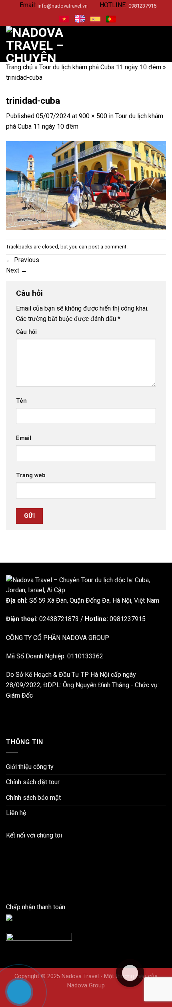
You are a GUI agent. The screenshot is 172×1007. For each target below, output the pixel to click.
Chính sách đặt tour (33, 782)
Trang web (31, 475)
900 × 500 (93, 116)
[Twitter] (8, 886)
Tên (21, 401)
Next (16, 270)
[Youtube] (8, 876)
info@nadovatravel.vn (63, 6)
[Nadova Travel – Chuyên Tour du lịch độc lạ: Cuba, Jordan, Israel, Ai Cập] (86, 585)
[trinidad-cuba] (86, 185)
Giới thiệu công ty (30, 767)
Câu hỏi (26, 332)
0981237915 (142, 6)
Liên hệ (16, 813)
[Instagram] (8, 866)
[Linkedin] (8, 856)
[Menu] (161, 44)
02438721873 (59, 619)
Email (23, 438)
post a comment (107, 247)
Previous (22, 260)
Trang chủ (19, 67)
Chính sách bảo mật (33, 797)
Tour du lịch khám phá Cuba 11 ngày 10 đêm (100, 67)
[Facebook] (8, 846)
